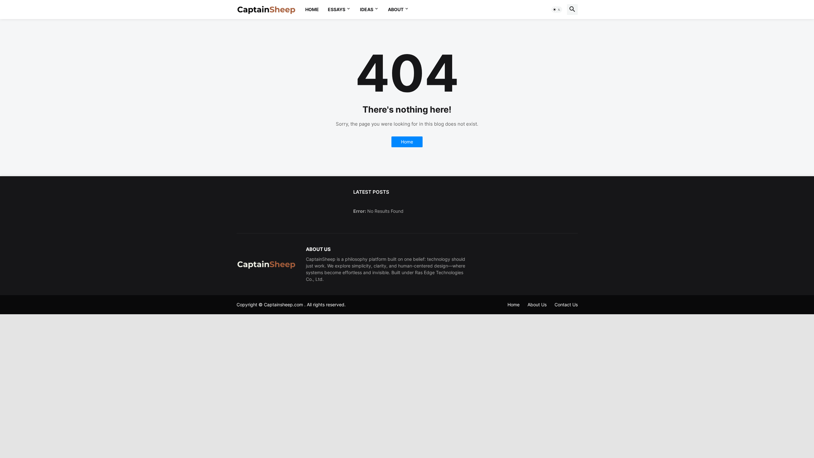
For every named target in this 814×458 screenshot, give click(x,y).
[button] (556, 9)
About (396, 9)
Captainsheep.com (283, 304)
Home (312, 9)
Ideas (366, 9)
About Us (537, 304)
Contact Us (566, 304)
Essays (336, 9)
